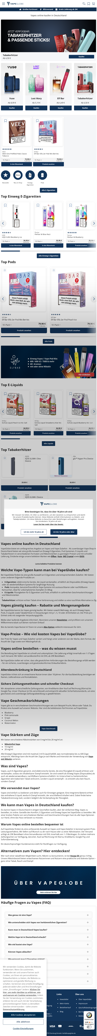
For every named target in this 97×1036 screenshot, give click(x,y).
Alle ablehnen (22, 1021)
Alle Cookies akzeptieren (23, 1015)
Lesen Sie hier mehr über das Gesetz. (48, 524)
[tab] (10, 248)
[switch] (87, 1027)
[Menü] (91, 1012)
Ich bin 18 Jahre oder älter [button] (63, 532)
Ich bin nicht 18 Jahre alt (33, 532)
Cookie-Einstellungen (23, 1028)
